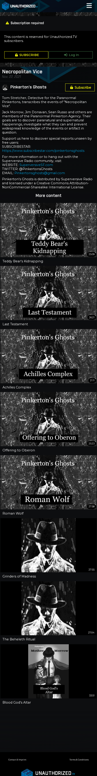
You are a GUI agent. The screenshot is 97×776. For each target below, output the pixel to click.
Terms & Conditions (79, 760)
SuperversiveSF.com (36, 165)
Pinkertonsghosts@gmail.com (39, 173)
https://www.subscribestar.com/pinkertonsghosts (43, 151)
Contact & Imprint (17, 760)
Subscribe (83, 87)
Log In (74, 55)
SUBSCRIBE (29, 55)
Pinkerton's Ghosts (28, 87)
